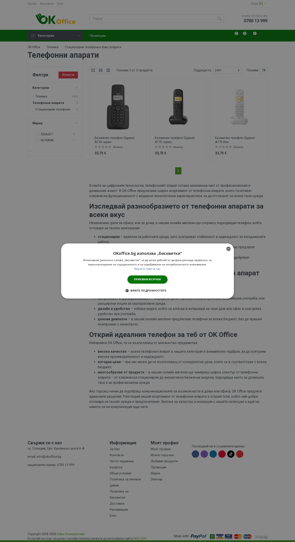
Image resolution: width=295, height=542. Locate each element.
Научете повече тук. (147, 269)
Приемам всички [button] (147, 279)
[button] (147, 290)
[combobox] (228, 249)
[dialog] (147, 270)
